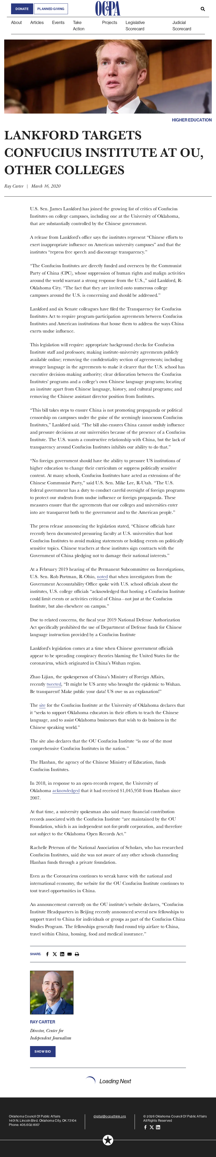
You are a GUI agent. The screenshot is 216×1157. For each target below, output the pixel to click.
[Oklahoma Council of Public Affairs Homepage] (108, 8)
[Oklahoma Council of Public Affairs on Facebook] (145, 1127)
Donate (22, 9)
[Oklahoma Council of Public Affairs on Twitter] (152, 1127)
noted (102, 576)
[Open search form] (203, 8)
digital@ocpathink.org (110, 1116)
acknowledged (66, 790)
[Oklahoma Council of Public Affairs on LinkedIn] (158, 1127)
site (42, 705)
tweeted (54, 684)
